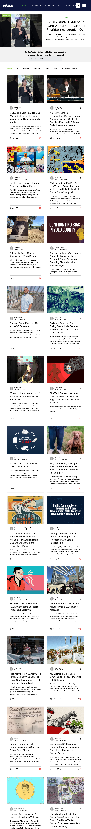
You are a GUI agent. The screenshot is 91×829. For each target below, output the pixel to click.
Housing (26, 68)
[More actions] (40, 108)
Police (55, 68)
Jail (17, 68)
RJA (47, 68)
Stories (9, 68)
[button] (6, 15)
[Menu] (84, 5)
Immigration (37, 68)
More (63, 68)
